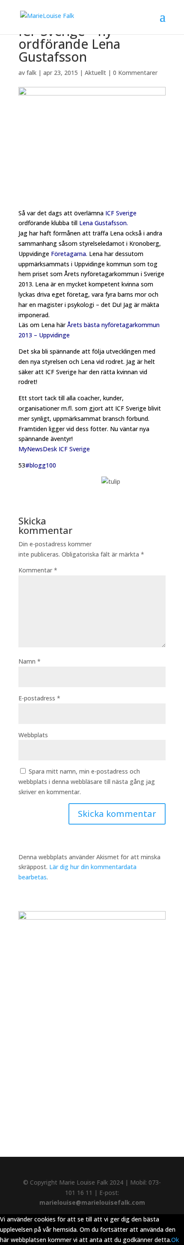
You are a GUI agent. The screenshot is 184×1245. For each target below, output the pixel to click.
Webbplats (33, 735)
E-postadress (39, 698)
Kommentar (37, 570)
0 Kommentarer (135, 73)
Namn (29, 661)
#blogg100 (40, 465)
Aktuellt (95, 73)
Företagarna (68, 254)
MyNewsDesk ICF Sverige (54, 449)
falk (31, 73)
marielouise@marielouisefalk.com (92, 1202)
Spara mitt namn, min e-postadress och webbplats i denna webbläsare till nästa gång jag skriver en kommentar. (86, 781)
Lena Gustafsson (103, 223)
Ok (175, 1240)
